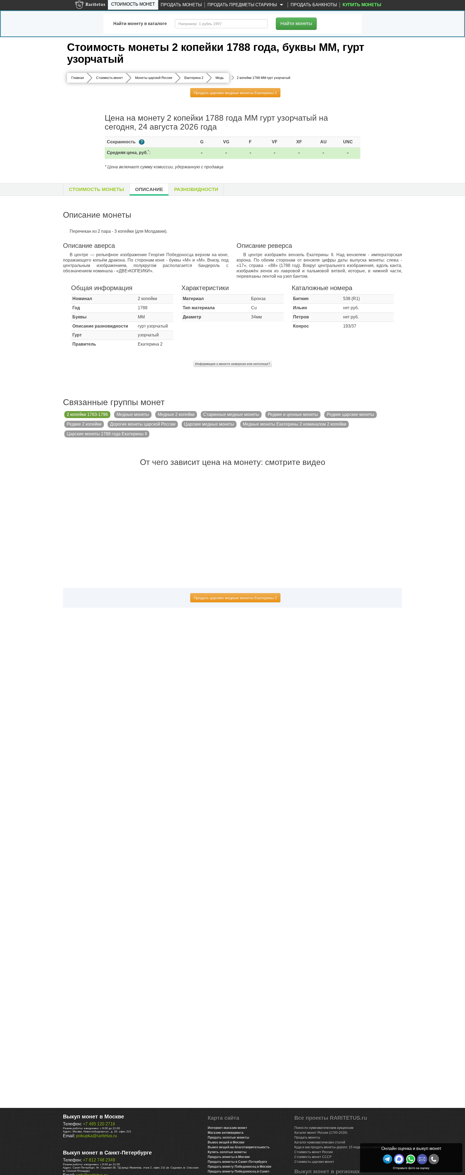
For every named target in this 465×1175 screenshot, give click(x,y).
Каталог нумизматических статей (319, 1142)
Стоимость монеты (96, 189)
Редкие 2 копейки (84, 424)
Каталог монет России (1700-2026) (320, 1133)
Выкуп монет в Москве (93, 1117)
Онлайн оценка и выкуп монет (411, 1148)
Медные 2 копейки (176, 414)
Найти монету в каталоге (140, 23)
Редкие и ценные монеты (293, 414)
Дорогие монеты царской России (142, 424)
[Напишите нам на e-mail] (422, 1159)
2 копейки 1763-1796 (87, 414)
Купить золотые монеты (227, 1152)
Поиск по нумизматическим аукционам (323, 1128)
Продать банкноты (314, 4)
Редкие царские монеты (350, 414)
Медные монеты (133, 414)
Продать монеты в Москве (229, 1157)
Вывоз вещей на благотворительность (239, 1147)
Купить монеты (362, 4)
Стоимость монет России (313, 1152)
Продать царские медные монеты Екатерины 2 (235, 93)
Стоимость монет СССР (313, 1157)
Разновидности (196, 189)
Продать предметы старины (242, 4)
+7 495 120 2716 (99, 1124)
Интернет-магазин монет (227, 1128)
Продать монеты (181, 4)
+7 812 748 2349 (99, 1160)
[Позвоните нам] (434, 1159)
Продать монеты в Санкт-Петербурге (237, 1162)
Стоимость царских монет (314, 1162)
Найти (296, 23)
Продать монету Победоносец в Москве (240, 1167)
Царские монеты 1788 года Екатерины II (107, 434)
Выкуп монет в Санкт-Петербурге (107, 1153)
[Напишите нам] (399, 1159)
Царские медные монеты (209, 424)
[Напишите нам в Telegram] (387, 1159)
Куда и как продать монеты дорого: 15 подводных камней (338, 1147)
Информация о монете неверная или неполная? (232, 364)
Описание (149, 189)
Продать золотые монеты (228, 1137)
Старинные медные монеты (231, 414)
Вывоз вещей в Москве (226, 1142)
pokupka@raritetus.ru (96, 1136)
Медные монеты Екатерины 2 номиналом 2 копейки (294, 424)
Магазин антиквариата (226, 1133)
